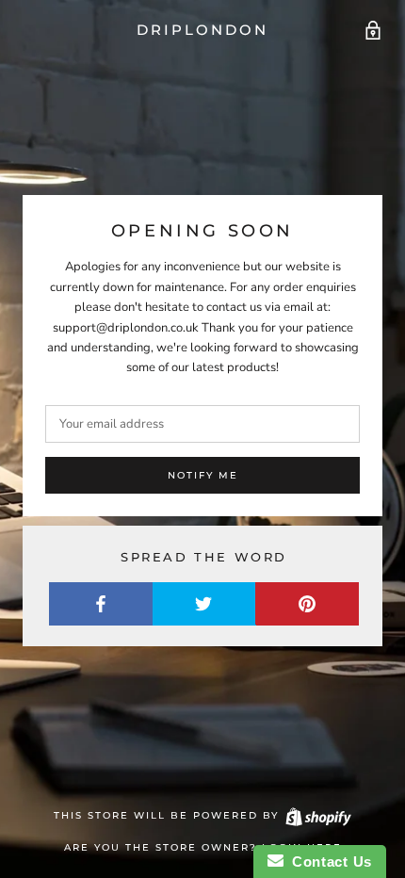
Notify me (203, 475)
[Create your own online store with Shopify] (317, 815)
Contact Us (328, 862)
